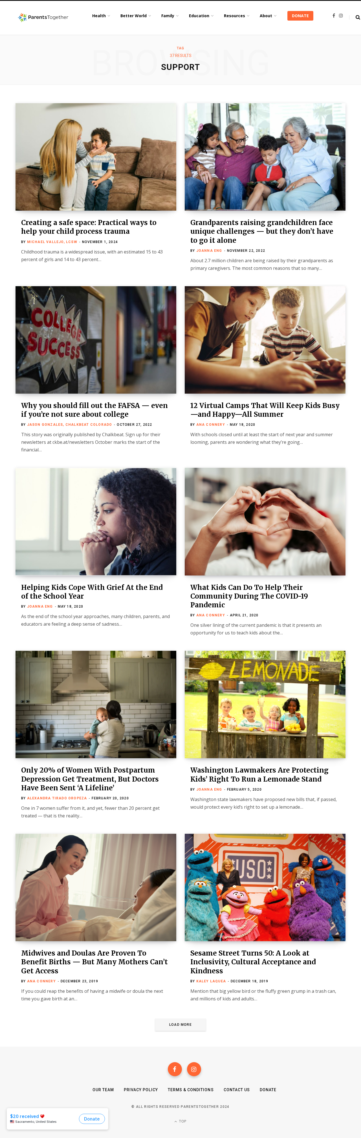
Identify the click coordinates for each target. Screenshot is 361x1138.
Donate (268, 1090)
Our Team (103, 1090)
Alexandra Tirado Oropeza (57, 798)
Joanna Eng (209, 251)
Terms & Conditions (191, 1090)
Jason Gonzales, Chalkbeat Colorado (69, 425)
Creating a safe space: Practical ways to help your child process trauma (89, 227)
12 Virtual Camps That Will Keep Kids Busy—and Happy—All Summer (265, 410)
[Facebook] (175, 1069)
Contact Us (237, 1090)
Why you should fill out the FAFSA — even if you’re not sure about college (94, 410)
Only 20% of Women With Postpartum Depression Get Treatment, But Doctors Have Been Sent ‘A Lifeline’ (90, 779)
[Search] (354, 17)
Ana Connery (210, 425)
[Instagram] (194, 1069)
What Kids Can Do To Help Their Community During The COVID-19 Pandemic (249, 596)
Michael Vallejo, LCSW (52, 242)
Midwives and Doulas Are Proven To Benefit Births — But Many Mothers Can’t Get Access (94, 962)
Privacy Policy (141, 1090)
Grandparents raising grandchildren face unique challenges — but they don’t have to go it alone (261, 231)
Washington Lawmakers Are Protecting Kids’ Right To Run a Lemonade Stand (259, 774)
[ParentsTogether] (43, 17)
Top (182, 1121)
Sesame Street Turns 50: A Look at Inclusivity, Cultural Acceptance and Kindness (253, 962)
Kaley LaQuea (211, 981)
